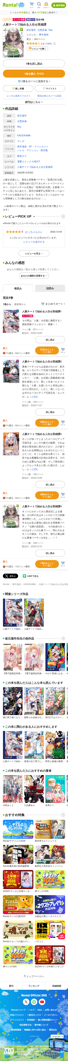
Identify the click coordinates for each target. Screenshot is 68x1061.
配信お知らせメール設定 (49, 95)
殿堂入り (22, 156)
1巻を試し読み (34, 63)
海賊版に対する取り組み (35, 1029)
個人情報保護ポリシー (48, 1019)
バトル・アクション (27, 150)
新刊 (11, 985)
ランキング (33, 985)
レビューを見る (32, 253)
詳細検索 (56, 985)
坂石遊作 (31, 29)
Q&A (39, 1009)
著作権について (41, 1024)
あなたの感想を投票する (33, 275)
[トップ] (10, 5)
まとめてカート (54, 303)
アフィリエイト (17, 1019)
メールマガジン (51, 1014)
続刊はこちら (32, 102)
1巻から (7, 304)
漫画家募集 (16, 1029)
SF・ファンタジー (38, 146)
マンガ (20, 141)
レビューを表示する (34, 241)
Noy (51, 29)
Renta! (6, 584)
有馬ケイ (49, 805)
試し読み (50, 339)
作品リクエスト (17, 1014)
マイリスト (51, 88)
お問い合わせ (51, 1009)
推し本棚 (19, 88)
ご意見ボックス (34, 1014)
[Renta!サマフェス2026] (20, 5)
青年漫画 (43, 34)
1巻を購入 (34, 73)
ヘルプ (31, 1009)
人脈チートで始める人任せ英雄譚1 (42, 311)
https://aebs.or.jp (23, 1057)
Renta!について (18, 1009)
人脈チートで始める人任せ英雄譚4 (42, 506)
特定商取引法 (26, 1024)
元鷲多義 (42, 29)
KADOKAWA (24, 135)
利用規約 (31, 1019)
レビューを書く (39, 48)
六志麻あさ (29, 805)
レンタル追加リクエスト (18, 95)
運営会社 (53, 1029)
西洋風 (44, 150)
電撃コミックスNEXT (28, 161)
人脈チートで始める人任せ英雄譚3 (42, 434)
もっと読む (32, 396)
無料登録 (60, 5)
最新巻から (20, 304)
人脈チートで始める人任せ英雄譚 (35, 167)
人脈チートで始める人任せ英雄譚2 (42, 361)
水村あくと (8, 805)
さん (33, 231)
